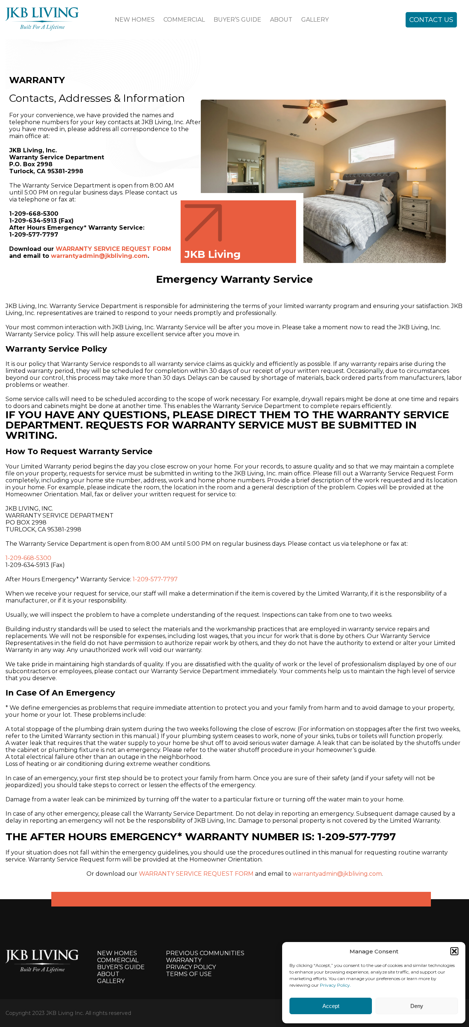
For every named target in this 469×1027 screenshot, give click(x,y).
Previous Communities (205, 953)
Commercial (184, 19)
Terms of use (189, 974)
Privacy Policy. (335, 985)
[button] (454, 951)
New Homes (135, 19)
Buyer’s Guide (237, 19)
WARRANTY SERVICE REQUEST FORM (113, 248)
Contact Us (431, 20)
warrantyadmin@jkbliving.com (99, 255)
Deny (416, 1006)
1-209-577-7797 (155, 579)
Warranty (184, 960)
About (281, 19)
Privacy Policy (191, 967)
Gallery (315, 19)
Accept (330, 1006)
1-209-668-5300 (28, 558)
